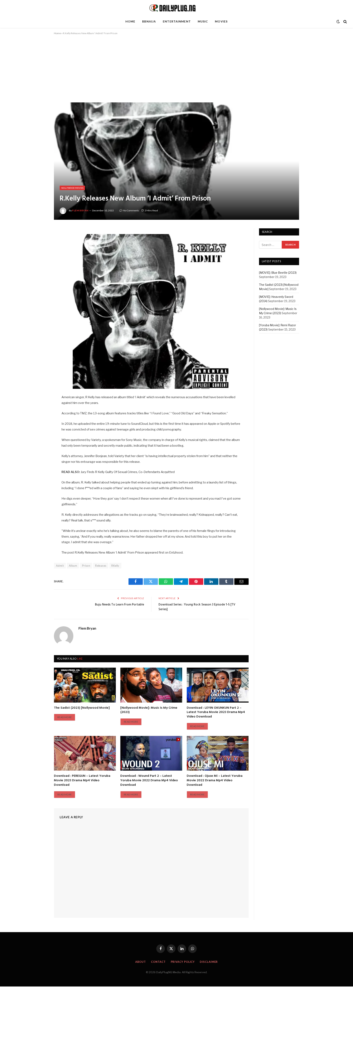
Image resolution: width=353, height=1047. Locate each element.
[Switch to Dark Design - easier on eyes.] (338, 22)
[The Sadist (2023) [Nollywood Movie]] (85, 685)
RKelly (115, 565)
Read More (64, 717)
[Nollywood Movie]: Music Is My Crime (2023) (148, 710)
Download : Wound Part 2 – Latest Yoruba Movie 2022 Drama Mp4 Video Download (149, 780)
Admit (60, 565)
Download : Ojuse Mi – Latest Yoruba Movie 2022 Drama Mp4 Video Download (214, 780)
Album (73, 565)
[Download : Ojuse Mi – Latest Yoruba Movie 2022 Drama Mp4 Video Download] (218, 753)
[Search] (345, 21)
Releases (100, 565)
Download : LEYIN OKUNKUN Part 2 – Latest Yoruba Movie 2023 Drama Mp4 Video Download (216, 712)
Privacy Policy (183, 961)
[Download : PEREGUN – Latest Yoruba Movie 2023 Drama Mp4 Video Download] (85, 753)
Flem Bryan (80, 210)
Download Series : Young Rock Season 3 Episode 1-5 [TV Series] (197, 607)
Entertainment (177, 21)
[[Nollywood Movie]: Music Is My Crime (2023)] (151, 685)
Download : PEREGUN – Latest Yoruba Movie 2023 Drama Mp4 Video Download (82, 780)
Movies (221, 21)
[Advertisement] (176, 72)
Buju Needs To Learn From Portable (119, 604)
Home (130, 21)
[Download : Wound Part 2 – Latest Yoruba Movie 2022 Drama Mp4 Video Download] (151, 753)
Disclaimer (209, 961)
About (140, 961)
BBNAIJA (149, 21)
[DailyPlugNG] (176, 8)
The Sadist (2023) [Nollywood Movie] (82, 708)
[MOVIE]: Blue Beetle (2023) (278, 273)
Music (203, 21)
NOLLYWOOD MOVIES (72, 188)
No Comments (131, 210)
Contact (158, 961)
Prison (86, 565)
